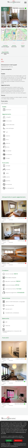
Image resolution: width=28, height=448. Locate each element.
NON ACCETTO (18, 440)
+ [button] (3, 30)
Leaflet (14, 40)
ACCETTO (9, 440)
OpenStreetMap (19, 40)
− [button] (3, 33)
